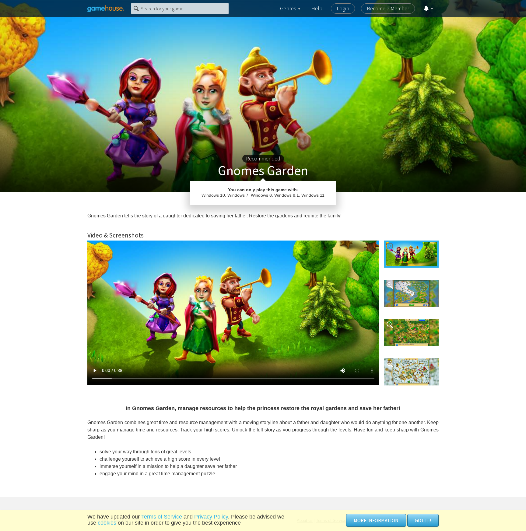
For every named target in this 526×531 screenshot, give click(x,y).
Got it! (423, 520)
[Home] (105, 8)
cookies (107, 523)
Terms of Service (161, 517)
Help (316, 8)
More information (376, 520)
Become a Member (388, 8)
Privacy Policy (211, 517)
